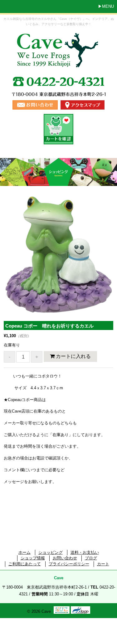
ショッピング (50, 552)
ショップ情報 (33, 558)
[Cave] (58, 62)
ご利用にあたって (24, 564)
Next (104, 261)
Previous (14, 261)
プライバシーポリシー (69, 564)
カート (103, 564)
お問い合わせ (65, 558)
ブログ (91, 558)
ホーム (24, 552)
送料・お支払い (85, 552)
